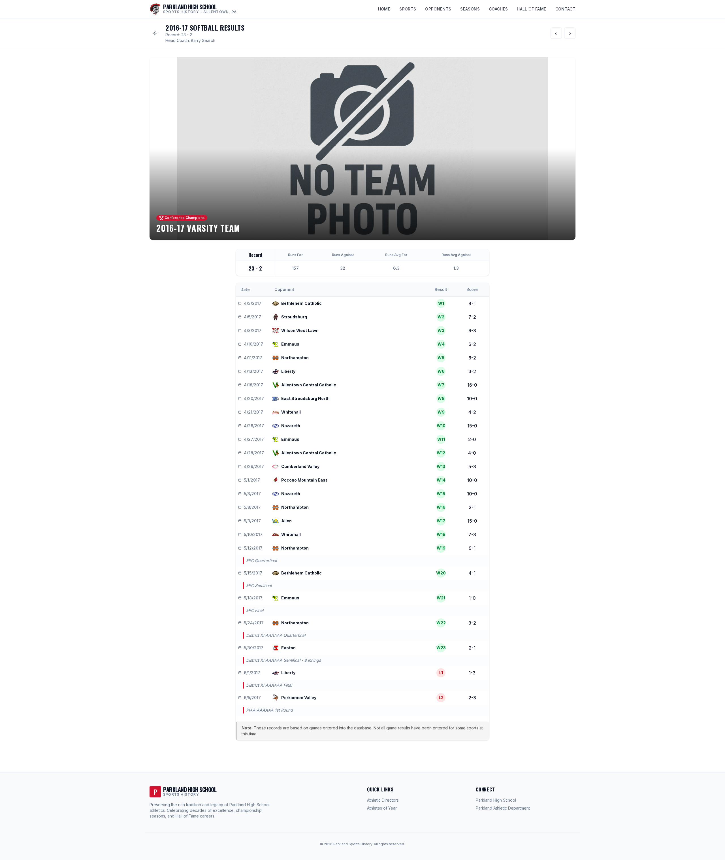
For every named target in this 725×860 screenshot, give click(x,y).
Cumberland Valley (300, 466)
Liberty (288, 371)
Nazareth (290, 425)
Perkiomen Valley (298, 697)
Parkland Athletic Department (503, 808)
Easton (288, 647)
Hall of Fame (531, 9)
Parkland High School (496, 800)
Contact (565, 9)
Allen (286, 520)
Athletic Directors (383, 800)
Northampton (295, 357)
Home (384, 9)
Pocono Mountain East (304, 480)
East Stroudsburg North (305, 398)
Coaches (498, 9)
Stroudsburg (294, 316)
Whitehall (291, 412)
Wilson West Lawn (300, 330)
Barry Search (203, 40)
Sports (407, 9)
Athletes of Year (382, 808)
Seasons (469, 9)
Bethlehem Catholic (301, 303)
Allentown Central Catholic (308, 384)
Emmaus (290, 344)
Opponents (438, 9)
